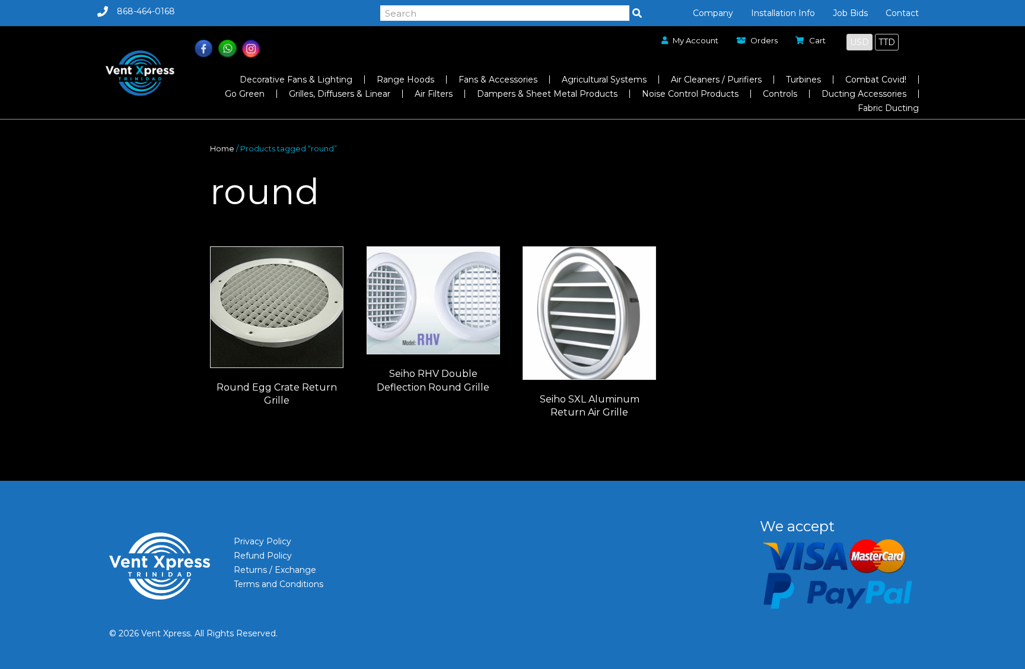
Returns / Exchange (275, 570)
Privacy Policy (262, 541)
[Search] (637, 13)
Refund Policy (263, 555)
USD (859, 42)
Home (222, 148)
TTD (886, 42)
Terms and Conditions (278, 584)
